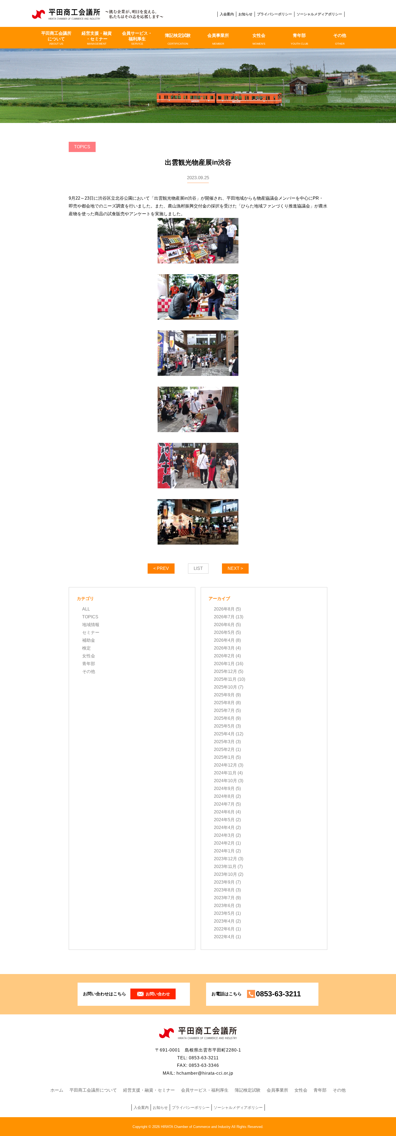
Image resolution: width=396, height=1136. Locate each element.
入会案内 (227, 14)
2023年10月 (225, 874)
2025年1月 (224, 757)
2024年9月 (224, 788)
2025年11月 (225, 679)
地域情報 (90, 624)
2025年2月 (224, 749)
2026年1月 (224, 663)
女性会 (258, 39)
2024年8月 (224, 796)
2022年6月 (224, 929)
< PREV (161, 568)
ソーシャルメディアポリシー (319, 14)
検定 (86, 648)
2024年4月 (224, 827)
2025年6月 (224, 718)
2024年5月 (224, 819)
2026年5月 (224, 632)
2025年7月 (224, 710)
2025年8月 (224, 702)
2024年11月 (225, 773)
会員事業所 (218, 39)
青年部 (299, 39)
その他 (339, 39)
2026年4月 (224, 640)
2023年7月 (224, 897)
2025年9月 (224, 695)
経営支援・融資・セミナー (97, 38)
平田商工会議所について (56, 38)
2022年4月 (224, 936)
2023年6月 (224, 905)
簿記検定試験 (178, 39)
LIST (198, 568)
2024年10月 (225, 780)
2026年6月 (224, 624)
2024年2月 (224, 843)
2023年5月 (224, 913)
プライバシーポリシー (274, 14)
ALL (86, 609)
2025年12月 (225, 671)
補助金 (88, 640)
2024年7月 (224, 804)
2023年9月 (224, 882)
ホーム (56, 1090)
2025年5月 (224, 726)
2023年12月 (225, 858)
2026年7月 (224, 617)
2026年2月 (224, 656)
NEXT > (235, 568)
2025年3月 (224, 741)
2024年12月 (225, 765)
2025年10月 (225, 687)
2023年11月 (225, 866)
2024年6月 (224, 812)
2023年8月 (224, 890)
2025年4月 (224, 734)
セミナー (90, 632)
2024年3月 (224, 835)
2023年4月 (224, 921)
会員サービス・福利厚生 (137, 38)
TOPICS (90, 617)
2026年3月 (224, 648)
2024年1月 (224, 851)
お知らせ (245, 14)
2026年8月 (224, 609)
